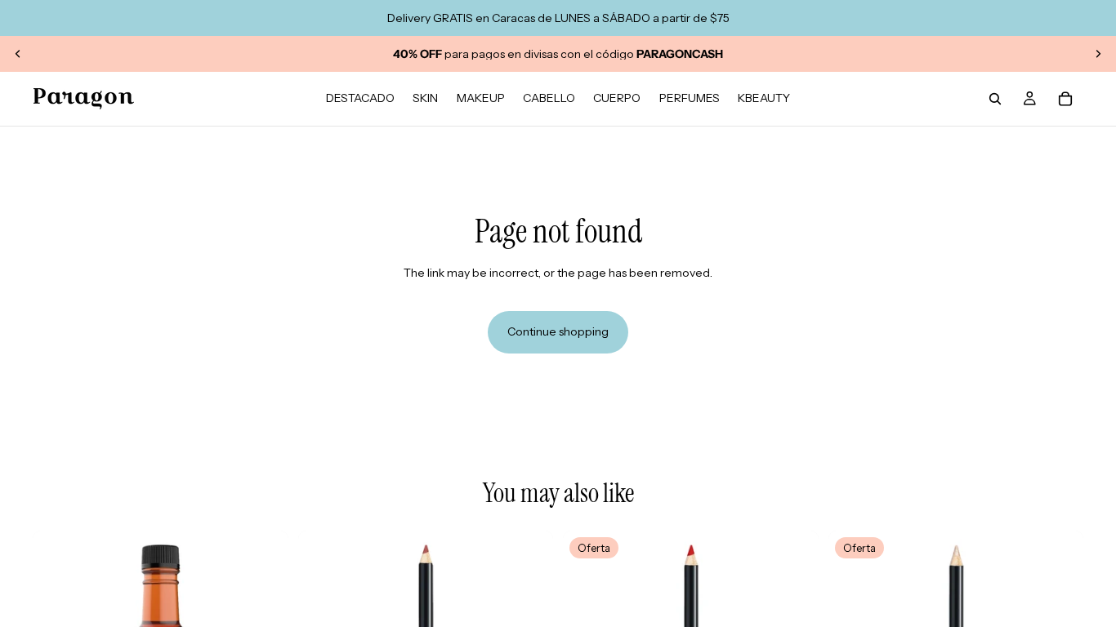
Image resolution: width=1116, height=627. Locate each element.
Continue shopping (558, 331)
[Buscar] (995, 99)
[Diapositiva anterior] (18, 54)
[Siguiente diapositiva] (1098, 54)
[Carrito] (1065, 99)
